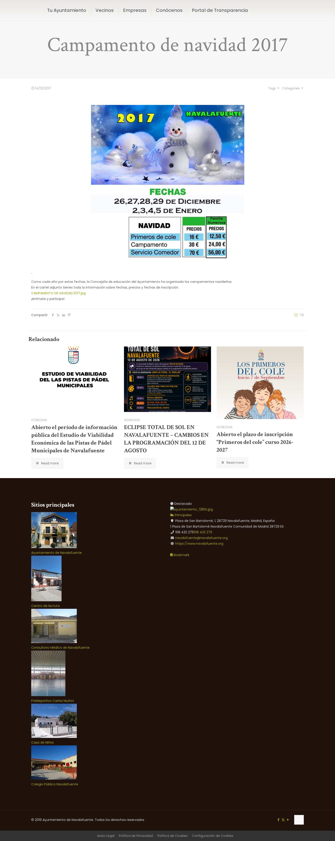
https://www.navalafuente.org (199, 543)
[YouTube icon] (288, 819)
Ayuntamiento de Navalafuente (56, 552)
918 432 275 (203, 532)
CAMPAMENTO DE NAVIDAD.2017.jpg (58, 293)
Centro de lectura (45, 606)
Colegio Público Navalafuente (54, 784)
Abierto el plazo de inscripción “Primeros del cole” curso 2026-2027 (254, 442)
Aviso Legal (105, 835)
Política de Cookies (172, 835)
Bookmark (181, 555)
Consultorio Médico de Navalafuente (60, 647)
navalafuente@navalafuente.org (201, 538)
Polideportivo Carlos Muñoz (52, 700)
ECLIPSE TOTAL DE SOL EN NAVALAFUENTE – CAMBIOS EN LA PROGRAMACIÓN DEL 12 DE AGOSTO (166, 438)
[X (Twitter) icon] (283, 819)
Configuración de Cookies (212, 835)
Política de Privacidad (136, 835)
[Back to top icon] (299, 820)
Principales (183, 515)
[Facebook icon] (278, 819)
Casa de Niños (42, 742)
